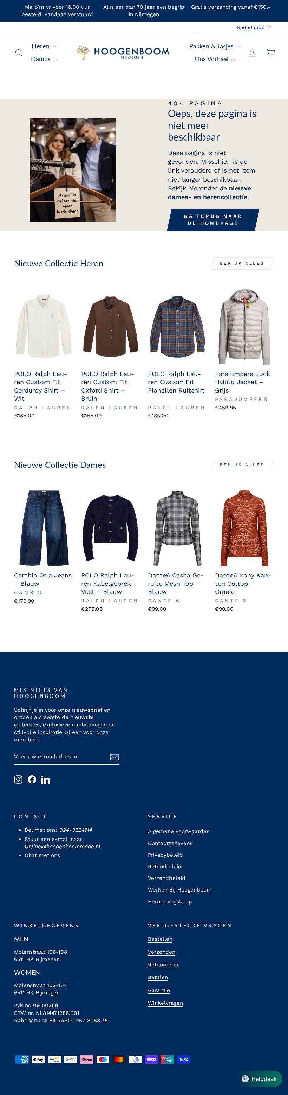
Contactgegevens (170, 843)
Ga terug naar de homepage (213, 219)
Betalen (158, 977)
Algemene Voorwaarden (179, 831)
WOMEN (27, 972)
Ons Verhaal (212, 59)
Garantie (159, 990)
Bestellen (160, 939)
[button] (259, 1078)
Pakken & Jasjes (212, 46)
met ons (49, 855)
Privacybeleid (165, 855)
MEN (21, 939)
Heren (41, 46)
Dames (41, 59)
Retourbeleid (165, 866)
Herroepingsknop (170, 902)
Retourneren (164, 964)
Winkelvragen (165, 1003)
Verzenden (161, 952)
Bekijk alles (242, 263)
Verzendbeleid (166, 878)
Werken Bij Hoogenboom (180, 890)
